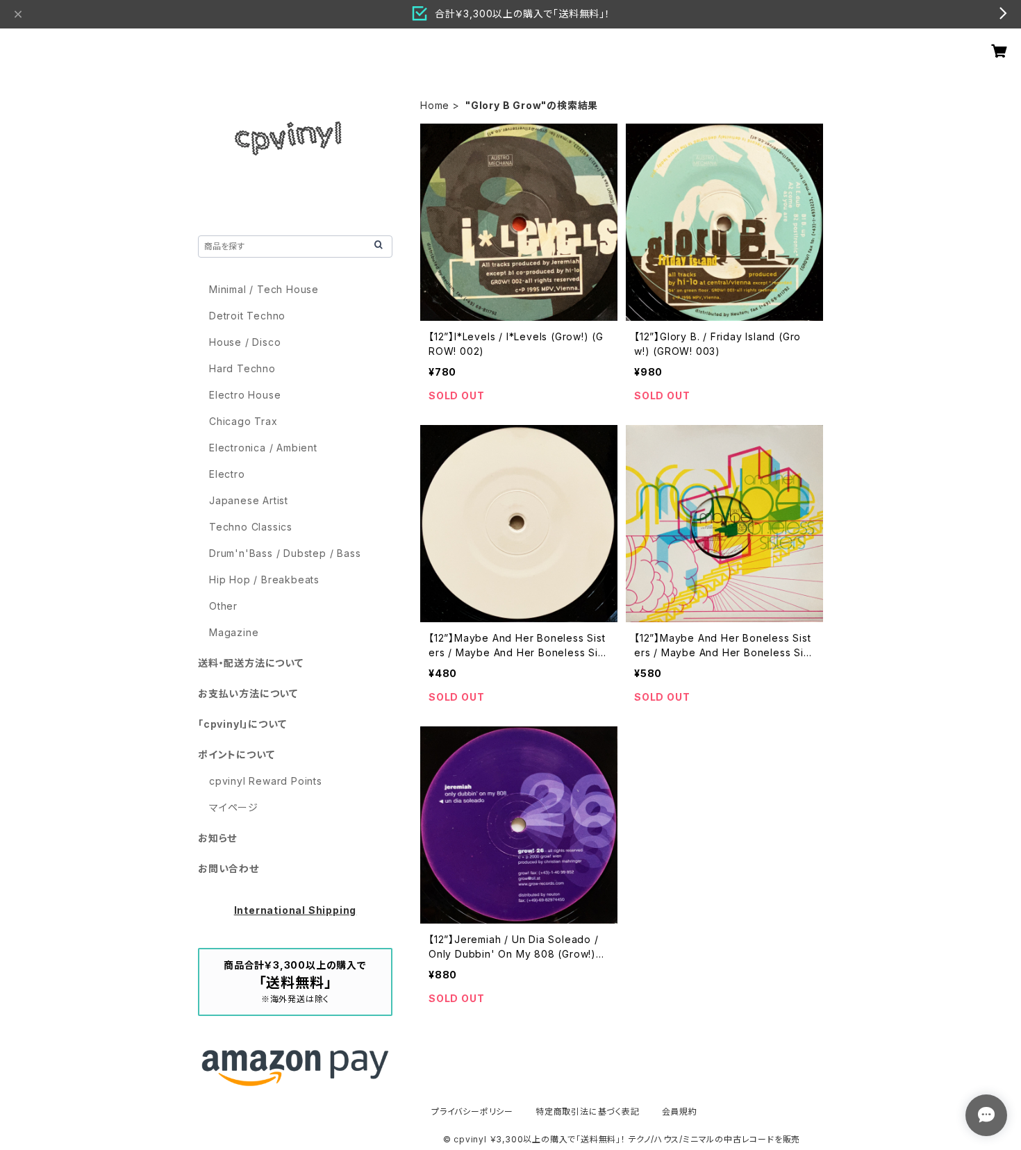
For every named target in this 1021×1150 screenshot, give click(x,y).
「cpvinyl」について (242, 724)
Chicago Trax (243, 421)
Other (223, 606)
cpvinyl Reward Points (265, 781)
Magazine (233, 632)
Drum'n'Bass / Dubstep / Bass (284, 553)
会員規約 (679, 1111)
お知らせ (217, 838)
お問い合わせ (228, 868)
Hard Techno (242, 368)
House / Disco (245, 342)
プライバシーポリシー (472, 1111)
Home (434, 105)
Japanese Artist (248, 500)
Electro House (245, 395)
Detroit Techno (247, 316)
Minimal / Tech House (264, 289)
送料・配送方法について (251, 663)
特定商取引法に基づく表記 (588, 1111)
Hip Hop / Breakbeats (264, 579)
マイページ (233, 807)
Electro (227, 474)
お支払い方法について (248, 693)
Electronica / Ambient (263, 447)
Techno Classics (250, 527)
